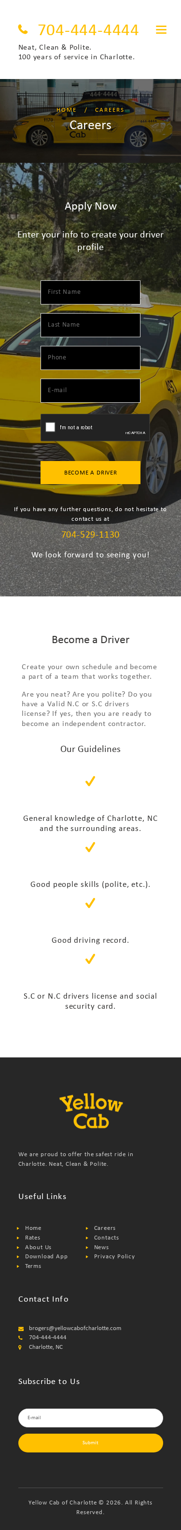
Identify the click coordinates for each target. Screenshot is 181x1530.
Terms (33, 1266)
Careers (105, 1228)
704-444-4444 (89, 31)
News (101, 1247)
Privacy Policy (114, 1256)
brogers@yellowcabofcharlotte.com (75, 1328)
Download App (46, 1256)
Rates (33, 1238)
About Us (38, 1247)
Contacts (106, 1238)
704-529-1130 (90, 535)
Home (66, 110)
